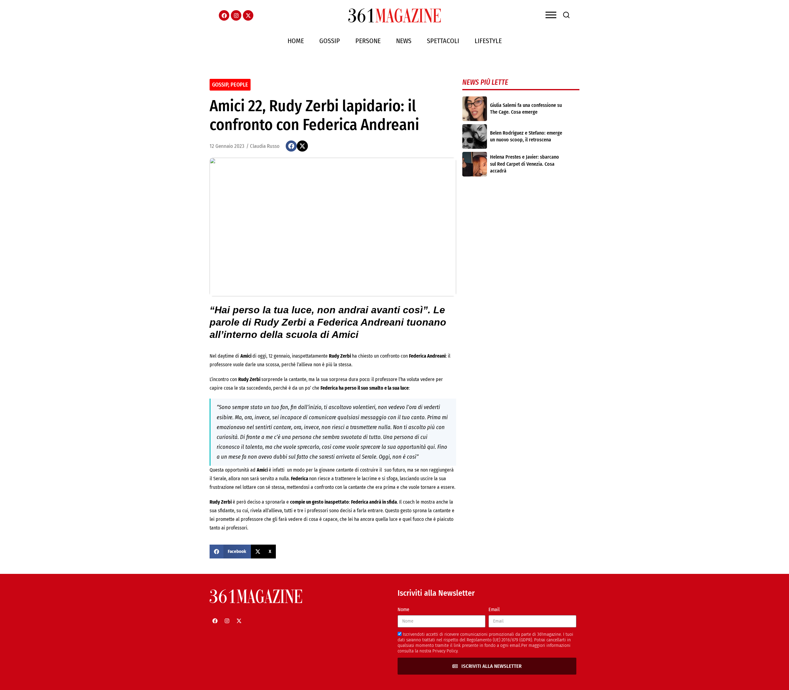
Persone (368, 41)
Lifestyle (488, 41)
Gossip (329, 41)
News (403, 41)
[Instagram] (236, 15)
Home (296, 41)
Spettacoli (443, 41)
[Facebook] (224, 15)
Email (494, 609)
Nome (403, 609)
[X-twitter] (248, 15)
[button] (291, 146)
